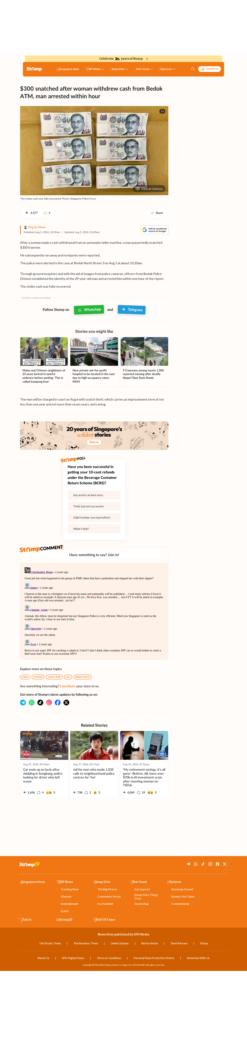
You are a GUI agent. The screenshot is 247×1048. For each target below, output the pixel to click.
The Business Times (85, 943)
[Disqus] (94, 611)
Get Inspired (142, 889)
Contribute (212, 69)
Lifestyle (66, 896)
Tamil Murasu (179, 943)
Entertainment (69, 903)
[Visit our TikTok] (40, 702)
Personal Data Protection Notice (154, 958)
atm (68, 677)
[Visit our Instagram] (49, 702)
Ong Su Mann (37, 227)
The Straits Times (50, 943)
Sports (65, 911)
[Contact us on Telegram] (23, 702)
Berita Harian (149, 943)
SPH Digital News (73, 958)
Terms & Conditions (109, 958)
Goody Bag (141, 903)
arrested (37, 677)
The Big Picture (107, 889)
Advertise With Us (198, 958)
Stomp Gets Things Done (146, 896)
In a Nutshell (105, 903)
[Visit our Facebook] (58, 702)
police (25, 677)
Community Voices (109, 896)
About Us (43, 958)
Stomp (204, 943)
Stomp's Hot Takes (183, 896)
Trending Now (69, 889)
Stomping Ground (182, 889)
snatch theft (54, 677)
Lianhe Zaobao (119, 943)
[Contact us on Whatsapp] (32, 702)
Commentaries (180, 903)
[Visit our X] (66, 702)
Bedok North (82, 677)
